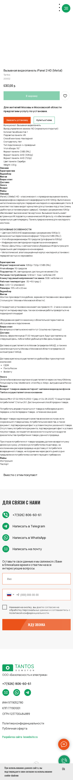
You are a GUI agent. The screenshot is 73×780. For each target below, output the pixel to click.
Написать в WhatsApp (29, 537)
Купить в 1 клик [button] (44, 120)
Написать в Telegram (29, 526)
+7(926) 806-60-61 (27, 515)
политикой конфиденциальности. (29, 612)
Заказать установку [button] (17, 120)
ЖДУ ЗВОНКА (36, 624)
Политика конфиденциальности (23, 723)
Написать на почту (27, 549)
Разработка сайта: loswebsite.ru (20, 737)
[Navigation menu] (66, 8)
